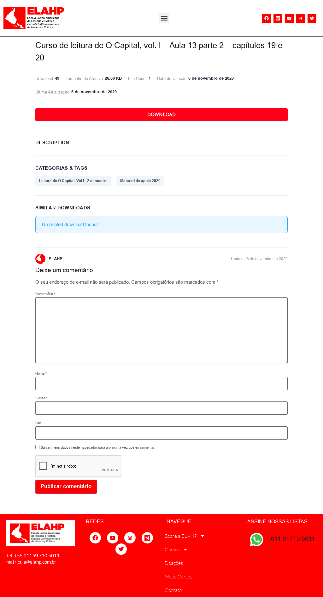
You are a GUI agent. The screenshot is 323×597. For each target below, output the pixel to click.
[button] (164, 18)
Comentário (45, 294)
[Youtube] (289, 18)
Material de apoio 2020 (140, 181)
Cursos (172, 549)
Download (161, 114)
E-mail (41, 398)
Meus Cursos (178, 576)
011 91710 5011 (293, 538)
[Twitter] (312, 18)
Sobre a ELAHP (181, 536)
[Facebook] (266, 18)
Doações (174, 563)
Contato (173, 590)
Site (38, 423)
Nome (41, 373)
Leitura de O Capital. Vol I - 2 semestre (73, 181)
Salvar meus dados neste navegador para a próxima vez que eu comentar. (98, 447)
